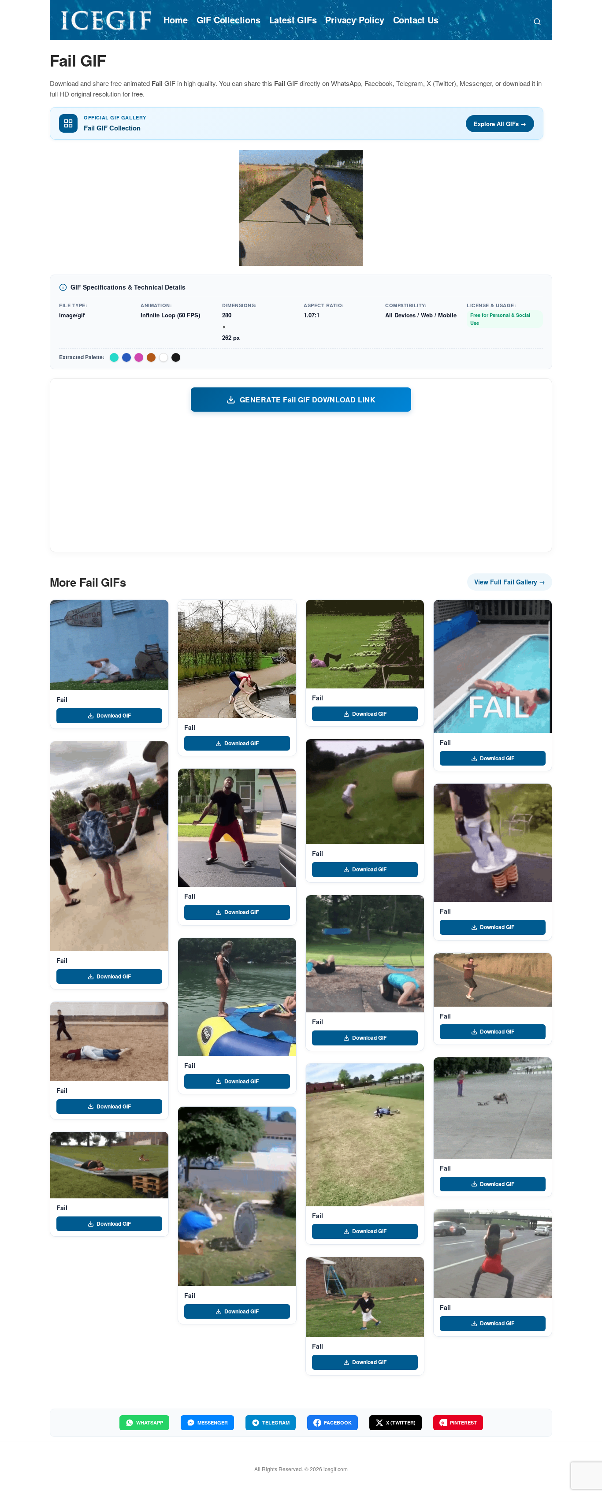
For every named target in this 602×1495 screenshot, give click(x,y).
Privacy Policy (354, 19)
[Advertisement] (301, 481)
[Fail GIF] (109, 645)
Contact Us (415, 19)
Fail (61, 699)
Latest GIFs (293, 19)
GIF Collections (228, 19)
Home (175, 19)
